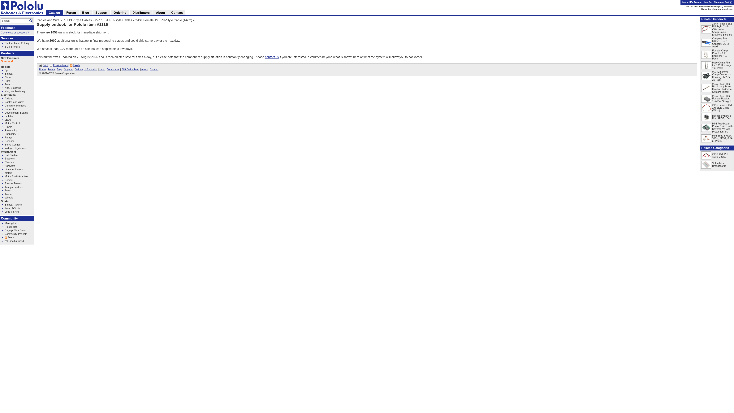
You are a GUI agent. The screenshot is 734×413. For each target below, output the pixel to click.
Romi (8, 80)
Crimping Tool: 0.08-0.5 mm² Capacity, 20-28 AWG (720, 42)
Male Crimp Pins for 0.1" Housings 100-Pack (721, 65)
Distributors (113, 69)
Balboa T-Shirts (13, 204)
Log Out (708, 2)
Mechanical (8, 151)
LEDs (8, 119)
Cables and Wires (14, 102)
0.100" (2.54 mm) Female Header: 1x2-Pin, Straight (721, 98)
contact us (272, 57)
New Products (10, 58)
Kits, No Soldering (15, 91)
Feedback (8, 27)
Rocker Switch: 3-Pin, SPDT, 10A (722, 117)
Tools (8, 190)
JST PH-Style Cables (77, 20)
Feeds (76, 65)
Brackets (10, 158)
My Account (696, 2)
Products (7, 53)
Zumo (8, 84)
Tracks (8, 194)
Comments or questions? (15, 32)
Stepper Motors (13, 183)
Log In (685, 2)
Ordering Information (86, 69)
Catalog (54, 12)
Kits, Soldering (13, 87)
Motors (8, 173)
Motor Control (12, 123)
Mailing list (11, 223)
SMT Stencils (12, 46)
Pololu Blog (11, 226)
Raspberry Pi (12, 134)
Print (45, 65)
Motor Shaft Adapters (16, 176)
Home (42, 69)
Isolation (9, 116)
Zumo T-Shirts (12, 208)
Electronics (8, 94)
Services (7, 38)
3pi (6, 70)
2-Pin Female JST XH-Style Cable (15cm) (722, 108)
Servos (9, 180)
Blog (59, 69)
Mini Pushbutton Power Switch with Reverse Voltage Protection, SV (722, 127)
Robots (6, 66)
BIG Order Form (130, 69)
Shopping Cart (721, 2)
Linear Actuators (14, 169)
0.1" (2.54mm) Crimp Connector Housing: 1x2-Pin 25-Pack (721, 75)
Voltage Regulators (15, 148)
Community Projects (16, 234)
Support (68, 69)
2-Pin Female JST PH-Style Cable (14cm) (163, 20)
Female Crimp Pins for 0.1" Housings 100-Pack (720, 54)
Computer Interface (15, 105)
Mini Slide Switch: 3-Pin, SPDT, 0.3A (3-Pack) (722, 138)
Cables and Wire (48, 20)
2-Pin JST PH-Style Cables (113, 20)
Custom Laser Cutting (17, 43)
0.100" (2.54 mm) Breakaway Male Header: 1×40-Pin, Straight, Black (722, 87)
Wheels (9, 197)
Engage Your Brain (15, 230)
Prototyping (11, 130)
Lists (102, 69)
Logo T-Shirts (12, 211)
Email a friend (60, 65)
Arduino (9, 98)
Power (8, 126)
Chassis (9, 162)
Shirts (5, 201)
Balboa (8, 73)
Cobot (8, 77)
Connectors (11, 109)
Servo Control (12, 144)
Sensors (9, 141)
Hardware (10, 165)
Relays (8, 137)
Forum (51, 69)
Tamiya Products (14, 187)
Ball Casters (11, 155)
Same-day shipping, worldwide (716, 9)
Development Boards (16, 112)
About (144, 69)
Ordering (120, 12)
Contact (154, 69)
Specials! (7, 61)
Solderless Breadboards (719, 164)
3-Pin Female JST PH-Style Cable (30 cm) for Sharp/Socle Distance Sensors (722, 29)
